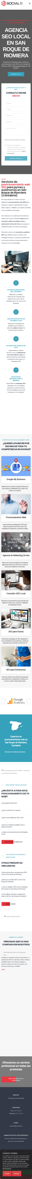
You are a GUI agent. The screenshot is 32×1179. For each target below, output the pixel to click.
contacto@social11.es (16, 1126)
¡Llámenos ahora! (10, 904)
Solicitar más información (13, 842)
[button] (29, 701)
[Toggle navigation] (30, 3)
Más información (7, 1168)
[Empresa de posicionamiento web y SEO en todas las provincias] (11, 3)
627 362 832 (18, 1111)
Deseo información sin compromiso (16, 1079)
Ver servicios (15, 74)
